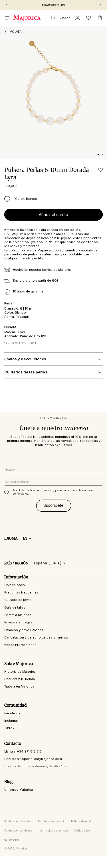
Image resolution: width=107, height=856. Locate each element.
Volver (16, 31)
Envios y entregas (18, 622)
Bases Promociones (20, 645)
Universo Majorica (18, 790)
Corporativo (11, 839)
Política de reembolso (18, 830)
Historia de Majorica (20, 672)
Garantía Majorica (17, 615)
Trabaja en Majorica (19, 686)
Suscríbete (53, 505)
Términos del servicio (51, 821)
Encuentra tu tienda (19, 679)
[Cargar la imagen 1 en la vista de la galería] (98, 154)
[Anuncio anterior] (6, 5)
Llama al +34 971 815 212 (23, 751)
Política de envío (81, 821)
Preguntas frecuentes (21, 592)
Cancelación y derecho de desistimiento (36, 637)
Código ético (82, 830)
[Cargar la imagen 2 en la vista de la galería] (102, 154)
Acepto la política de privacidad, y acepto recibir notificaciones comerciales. (53, 492)
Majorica (21, 848)
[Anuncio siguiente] (100, 5)
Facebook (12, 713)
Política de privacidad (18, 821)
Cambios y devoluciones (23, 630)
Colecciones (14, 585)
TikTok (9, 728)
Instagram (11, 721)
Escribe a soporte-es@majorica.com (33, 759)
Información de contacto (53, 830)
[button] (7, 18)
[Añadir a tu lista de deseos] (100, 170)
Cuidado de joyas (18, 600)
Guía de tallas (14, 607)
